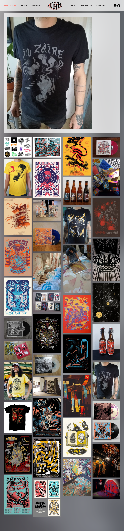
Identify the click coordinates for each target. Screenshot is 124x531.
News (24, 6)
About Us (86, 6)
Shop (73, 6)
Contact (102, 6)
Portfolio (10, 6)
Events (36, 6)
